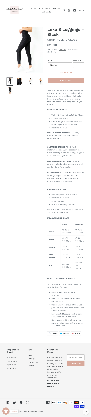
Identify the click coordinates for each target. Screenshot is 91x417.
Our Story (11, 358)
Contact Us (12, 368)
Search (31, 366)
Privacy (31, 359)
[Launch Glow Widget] (5, 411)
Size (50, 60)
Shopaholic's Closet (20, 411)
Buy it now (65, 80)
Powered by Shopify (35, 411)
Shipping (62, 49)
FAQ (30, 355)
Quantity (77, 60)
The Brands (12, 361)
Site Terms (33, 362)
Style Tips (11, 365)
